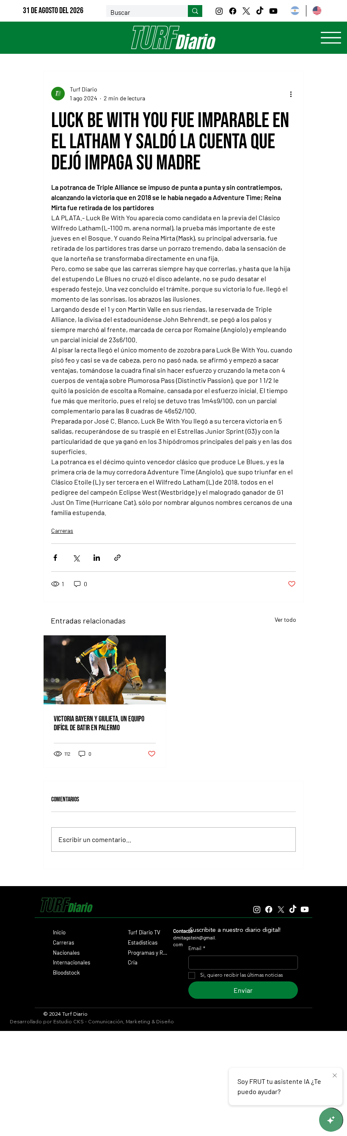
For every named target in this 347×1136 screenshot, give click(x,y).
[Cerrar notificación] (334, 1076)
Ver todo (285, 619)
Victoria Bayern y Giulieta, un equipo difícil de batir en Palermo (99, 723)
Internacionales (71, 962)
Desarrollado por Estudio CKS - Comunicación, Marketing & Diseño (92, 1021)
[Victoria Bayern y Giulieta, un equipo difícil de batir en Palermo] (105, 669)
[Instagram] (219, 11)
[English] (317, 11)
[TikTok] (259, 11)
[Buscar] (195, 11)
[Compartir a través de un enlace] (117, 558)
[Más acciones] (291, 94)
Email (196, 948)
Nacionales (66, 952)
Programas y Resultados (148, 952)
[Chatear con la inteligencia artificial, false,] (331, 1120)
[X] (246, 11)
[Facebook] (232, 11)
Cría (133, 962)
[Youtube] (273, 11)
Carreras (62, 530)
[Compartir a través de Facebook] (55, 558)
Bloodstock (66, 972)
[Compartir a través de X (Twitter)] (76, 558)
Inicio (59, 932)
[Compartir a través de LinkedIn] (97, 558)
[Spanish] (295, 11)
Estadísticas (142, 942)
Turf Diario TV (144, 932)
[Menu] (331, 37)
